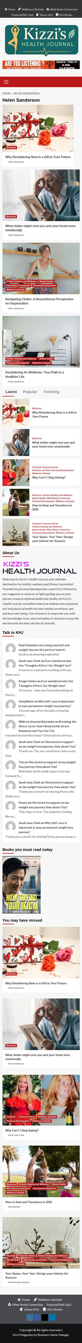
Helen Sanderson (16, 162)
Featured (36, 467)
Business (11, 147)
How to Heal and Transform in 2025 (28, 1202)
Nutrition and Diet (41, 470)
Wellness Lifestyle (15, 290)
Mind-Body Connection (18, 285)
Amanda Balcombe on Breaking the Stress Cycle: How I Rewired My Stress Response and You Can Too (47, 726)
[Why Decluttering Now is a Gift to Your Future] (37, 128)
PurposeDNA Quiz (22, 14)
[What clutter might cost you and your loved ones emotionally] (41, 195)
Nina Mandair (14, 1207)
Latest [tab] (11, 392)
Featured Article (50, 467)
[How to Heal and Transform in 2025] (16, 502)
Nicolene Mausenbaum (18, 1282)
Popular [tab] (29, 392)
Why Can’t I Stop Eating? (49, 477)
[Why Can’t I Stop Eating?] (16, 472)
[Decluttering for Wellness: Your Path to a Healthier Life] (41, 341)
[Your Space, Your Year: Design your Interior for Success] (16, 532)
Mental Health (46, 281)
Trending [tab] (50, 392)
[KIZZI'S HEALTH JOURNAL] (41, 567)
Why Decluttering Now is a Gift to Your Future (38, 157)
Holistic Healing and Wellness (21, 281)
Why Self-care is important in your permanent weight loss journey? (46, 827)
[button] (6, 81)
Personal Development (44, 285)
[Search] (75, 81)
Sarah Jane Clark (16, 1135)
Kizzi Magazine (23, 1335)
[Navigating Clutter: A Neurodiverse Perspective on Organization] (41, 268)
